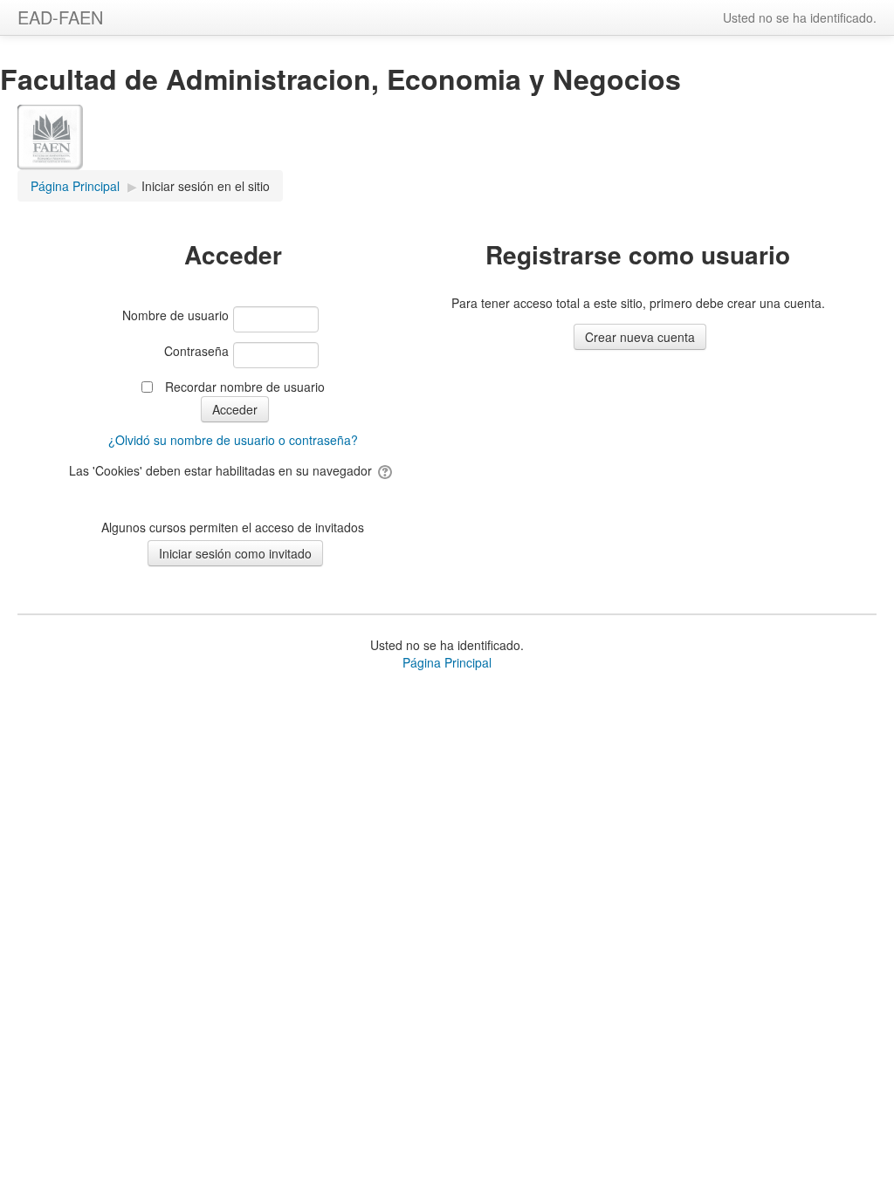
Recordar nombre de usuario (245, 386)
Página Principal (447, 662)
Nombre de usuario (175, 315)
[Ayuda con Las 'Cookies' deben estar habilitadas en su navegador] (386, 470)
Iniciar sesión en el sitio (205, 186)
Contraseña (196, 351)
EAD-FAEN (60, 17)
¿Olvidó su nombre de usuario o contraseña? (233, 440)
